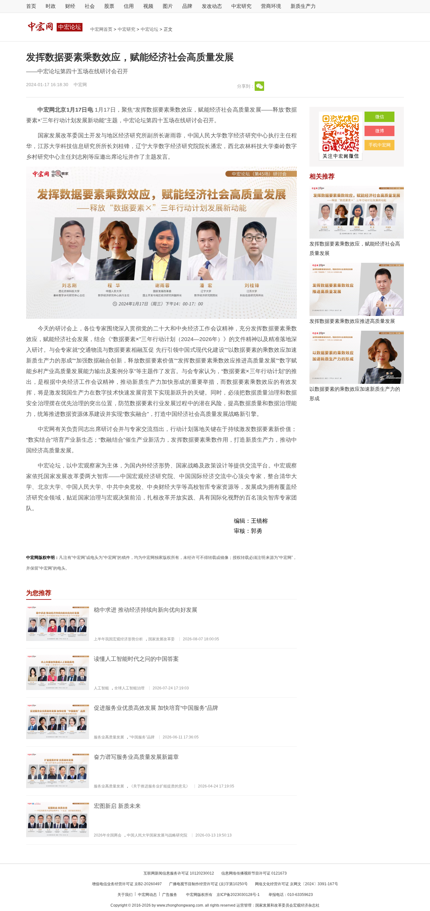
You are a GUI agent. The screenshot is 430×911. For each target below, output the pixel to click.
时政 (51, 6)
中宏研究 (241, 6)
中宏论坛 (150, 29)
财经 (70, 6)
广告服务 (170, 894)
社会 (90, 6)
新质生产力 (303, 6)
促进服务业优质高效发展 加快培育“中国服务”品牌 (156, 708)
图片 (168, 6)
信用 (129, 6)
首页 (31, 6)
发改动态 (212, 6)
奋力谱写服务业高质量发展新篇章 (136, 757)
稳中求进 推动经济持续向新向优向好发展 (145, 610)
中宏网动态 (148, 894)
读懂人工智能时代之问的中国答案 (136, 659)
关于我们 (125, 894)
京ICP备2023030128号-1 (238, 894)
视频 (148, 6)
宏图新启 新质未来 (117, 806)
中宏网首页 (102, 29)
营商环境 (271, 6)
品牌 (187, 6)
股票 (109, 6)
